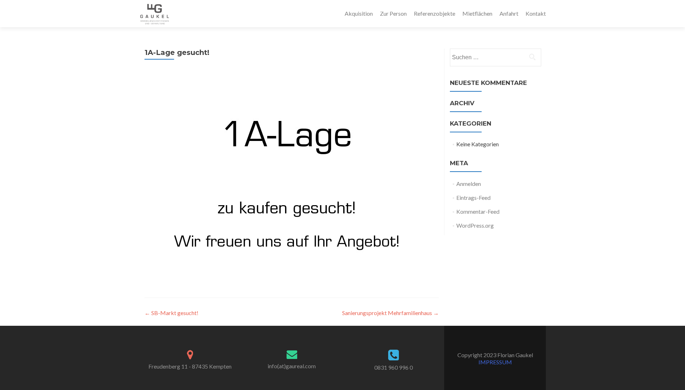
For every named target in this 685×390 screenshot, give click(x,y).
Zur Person (393, 13)
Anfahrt (508, 13)
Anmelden (468, 183)
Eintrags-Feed (473, 197)
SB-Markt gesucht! (171, 312)
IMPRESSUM (495, 362)
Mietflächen (477, 13)
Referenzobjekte (434, 13)
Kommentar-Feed (477, 211)
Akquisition (359, 13)
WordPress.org (475, 225)
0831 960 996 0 (393, 367)
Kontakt (536, 13)
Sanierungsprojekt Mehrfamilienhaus (390, 312)
